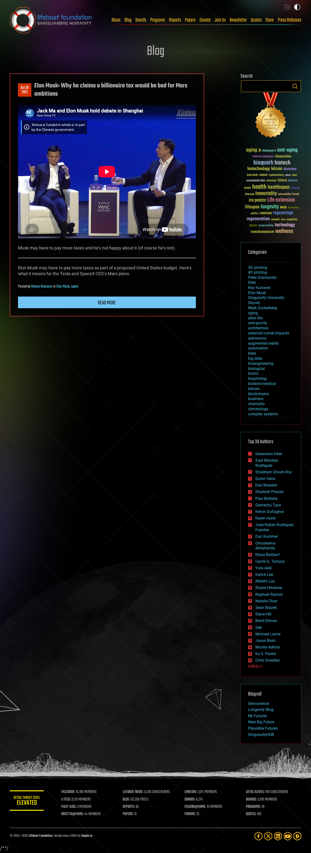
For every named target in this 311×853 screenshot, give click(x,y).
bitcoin (276, 168)
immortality (266, 193)
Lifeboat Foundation (40, 836)
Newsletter (238, 20)
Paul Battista (266, 498)
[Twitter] (268, 836)
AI (259, 150)
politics (255, 213)
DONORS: (189, 799)
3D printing (257, 267)
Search (295, 86)
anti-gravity (257, 323)
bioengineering (260, 363)
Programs (157, 20)
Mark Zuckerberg (262, 308)
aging (251, 150)
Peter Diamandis (262, 277)
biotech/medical (262, 383)
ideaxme (249, 194)
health (259, 187)
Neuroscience (293, 208)
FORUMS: (190, 814)
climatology (258, 409)
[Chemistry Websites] (271, 116)
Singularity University (266, 297)
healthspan (279, 187)
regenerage (283, 213)
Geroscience (258, 703)
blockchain (289, 169)
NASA (283, 208)
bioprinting (257, 378)
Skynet (254, 302)
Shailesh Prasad (269, 491)
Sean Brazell (266, 607)
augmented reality (263, 343)
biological (256, 368)
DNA (252, 282)
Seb (258, 627)
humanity (295, 188)
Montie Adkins (267, 647)
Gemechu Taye (268, 505)
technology (285, 225)
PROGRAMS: (253, 807)
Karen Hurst (265, 518)
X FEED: (65, 799)
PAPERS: (128, 814)
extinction (271, 180)
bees (252, 353)
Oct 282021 (25, 90)
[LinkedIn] (278, 836)
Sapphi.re (86, 836)
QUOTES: (251, 814)
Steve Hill (263, 614)
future (282, 180)
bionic (253, 373)
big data (255, 358)
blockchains (258, 394)
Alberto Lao (265, 581)
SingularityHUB (261, 734)
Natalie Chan (266, 601)
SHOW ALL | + (255, 667)
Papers (190, 20)
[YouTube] (288, 836)
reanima (266, 213)
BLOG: (126, 799)
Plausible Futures (263, 728)
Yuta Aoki (263, 568)
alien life (255, 318)
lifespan (252, 207)
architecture (258, 328)
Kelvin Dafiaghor (269, 511)
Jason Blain (265, 640)
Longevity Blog (261, 709)
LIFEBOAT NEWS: (133, 792)
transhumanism (262, 232)
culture (288, 175)
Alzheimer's (269, 151)
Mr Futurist (257, 716)
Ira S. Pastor (265, 653)
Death (294, 175)
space (74, 286)
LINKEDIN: (190, 792)
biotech (283, 163)
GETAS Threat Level (27, 801)
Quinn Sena (265, 478)
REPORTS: (129, 807)
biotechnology (258, 168)
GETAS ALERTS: (255, 792)
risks (283, 219)
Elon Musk (62, 286)
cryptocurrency (276, 175)
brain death (252, 175)
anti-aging (287, 150)
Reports (175, 20)
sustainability (266, 226)
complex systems (263, 414)
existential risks (255, 181)
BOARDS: (251, 799)
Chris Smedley (267, 660)
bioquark (263, 162)
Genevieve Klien (268, 454)
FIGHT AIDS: (68, 807)
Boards (140, 20)
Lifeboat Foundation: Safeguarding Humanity (51, 20)
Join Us (220, 20)
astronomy (257, 338)
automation (258, 348)
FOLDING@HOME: (195, 807)
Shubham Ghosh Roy (273, 472)
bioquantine (283, 156)
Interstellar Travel (288, 194)
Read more (107, 303)
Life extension (281, 200)
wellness (284, 231)
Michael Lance (267, 634)
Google (247, 188)
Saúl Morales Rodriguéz (266, 463)
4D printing (257, 272)
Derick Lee (264, 574)
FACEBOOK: (68, 792)
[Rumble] (297, 836)
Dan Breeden (266, 485)
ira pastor (257, 200)
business (255, 398)
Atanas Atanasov (41, 286)
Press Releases (289, 20)
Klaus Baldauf (267, 554)
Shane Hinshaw (268, 587)
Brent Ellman (266, 620)
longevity (270, 207)
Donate (205, 20)
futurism (292, 181)
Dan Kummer (266, 536)
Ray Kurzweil (259, 287)
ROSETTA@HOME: (72, 814)
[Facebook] (258, 836)
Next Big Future (261, 722)
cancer (263, 175)
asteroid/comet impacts (268, 333)
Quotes (256, 20)
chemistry (256, 403)
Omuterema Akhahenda (265, 546)
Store (270, 20)
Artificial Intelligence (263, 156)
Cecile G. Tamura (270, 561)
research (275, 219)
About (116, 20)
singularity (291, 219)
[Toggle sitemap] (287, 7)
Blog (127, 20)
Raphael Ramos (269, 594)
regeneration (258, 219)
